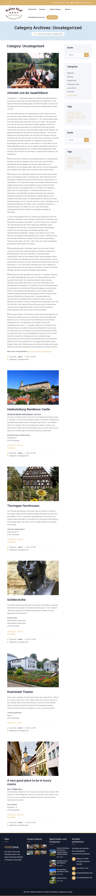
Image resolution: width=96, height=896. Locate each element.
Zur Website (11, 448)
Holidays (70, 117)
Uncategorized (23, 359)
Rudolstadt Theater (20, 692)
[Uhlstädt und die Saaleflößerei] (52, 863)
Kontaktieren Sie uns (36, 17)
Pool (83, 117)
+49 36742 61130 (82, 868)
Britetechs (54, 892)
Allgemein (13, 359)
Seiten (68, 9)
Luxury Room (71, 88)
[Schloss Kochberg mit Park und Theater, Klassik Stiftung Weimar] (52, 852)
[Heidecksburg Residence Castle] (52, 872)
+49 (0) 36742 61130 (61, 3)
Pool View (70, 92)
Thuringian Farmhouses (23, 505)
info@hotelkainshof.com (82, 3)
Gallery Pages (55, 9)
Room (70, 121)
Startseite (32, 9)
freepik (70, 892)
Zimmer (42, 9)
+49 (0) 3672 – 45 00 (14, 723)
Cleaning (70, 77)
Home (35, 34)
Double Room (71, 80)
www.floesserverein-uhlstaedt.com (40, 351)
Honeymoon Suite (73, 84)
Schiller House (61, 878)
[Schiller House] (52, 880)
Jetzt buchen (52, 17)
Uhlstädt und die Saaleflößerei (27, 93)
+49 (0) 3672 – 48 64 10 (15, 631)
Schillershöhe (16, 599)
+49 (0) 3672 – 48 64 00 (15, 539)
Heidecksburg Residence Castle (28, 409)
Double (78, 113)
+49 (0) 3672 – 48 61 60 (15, 815)
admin (20, 357)
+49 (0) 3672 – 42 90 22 (15, 445)
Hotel (77, 117)
